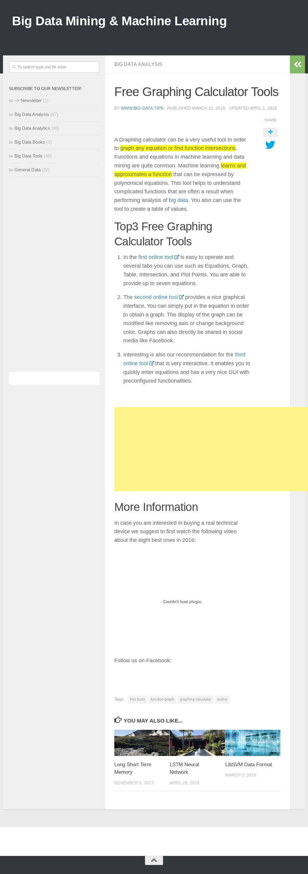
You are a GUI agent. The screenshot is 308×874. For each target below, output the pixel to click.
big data (178, 200)
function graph (162, 699)
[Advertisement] (186, 36)
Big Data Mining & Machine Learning (119, 21)
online (222, 699)
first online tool (155, 257)
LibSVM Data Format (248, 764)
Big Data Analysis (138, 64)
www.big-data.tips (142, 108)
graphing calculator (195, 699)
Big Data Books (29, 142)
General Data (27, 169)
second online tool (156, 297)
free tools (137, 699)
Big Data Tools (28, 155)
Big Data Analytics (32, 128)
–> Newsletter (28, 100)
